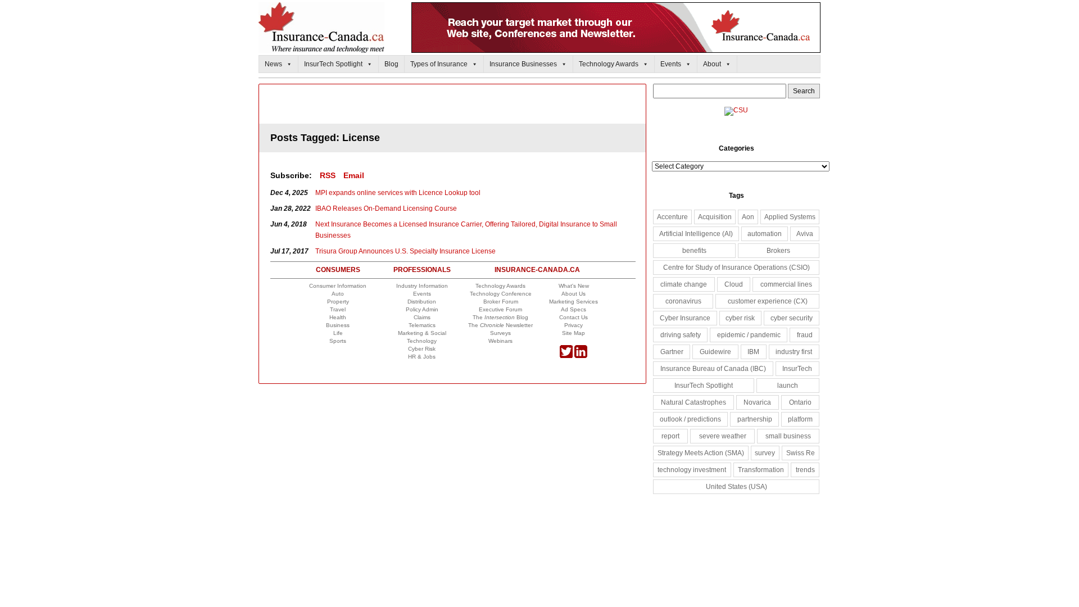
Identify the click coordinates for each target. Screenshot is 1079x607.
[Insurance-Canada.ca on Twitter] (566, 356)
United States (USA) (736, 487)
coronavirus (683, 301)
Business (338, 325)
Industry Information (422, 286)
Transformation (761, 470)
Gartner (671, 352)
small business (788, 436)
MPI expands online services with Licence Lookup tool (397, 193)
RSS (328, 175)
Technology (422, 341)
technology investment (692, 470)
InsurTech (797, 369)
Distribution (421, 301)
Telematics (422, 325)
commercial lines (786, 284)
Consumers (338, 270)
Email (353, 175)
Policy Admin (422, 309)
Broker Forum (500, 301)
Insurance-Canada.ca (537, 270)
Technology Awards (608, 64)
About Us (573, 294)
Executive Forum (500, 309)
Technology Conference (501, 294)
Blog (391, 64)
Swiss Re (800, 453)
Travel (338, 309)
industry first (794, 352)
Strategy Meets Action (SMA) (701, 453)
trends (805, 470)
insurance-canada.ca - (453, 105)
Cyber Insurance (685, 318)
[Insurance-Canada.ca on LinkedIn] (580, 356)
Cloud (733, 284)
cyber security (791, 318)
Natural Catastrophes (693, 402)
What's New (574, 286)
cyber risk (740, 318)
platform (800, 419)
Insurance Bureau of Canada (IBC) (713, 369)
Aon (748, 217)
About (712, 64)
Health (337, 317)
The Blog (500, 317)
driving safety (680, 335)
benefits (694, 251)
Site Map (573, 333)
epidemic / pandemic (749, 335)
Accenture (672, 217)
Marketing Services (573, 301)
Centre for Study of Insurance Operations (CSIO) (736, 267)
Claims (422, 317)
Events (670, 64)
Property (338, 301)
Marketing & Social (422, 333)
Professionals (422, 270)
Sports (337, 341)
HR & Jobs (422, 357)
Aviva (804, 234)
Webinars (500, 341)
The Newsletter (500, 325)
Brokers (778, 251)
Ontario (800, 402)
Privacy (573, 325)
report (670, 436)
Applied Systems (789, 217)
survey (765, 453)
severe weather (722, 436)
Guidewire (715, 352)
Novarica (757, 402)
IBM (753, 352)
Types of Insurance (439, 64)
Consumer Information (337, 286)
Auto (338, 294)
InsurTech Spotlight (333, 64)
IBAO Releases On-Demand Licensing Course (386, 208)
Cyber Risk (422, 349)
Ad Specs (573, 309)
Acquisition (715, 217)
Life (338, 333)
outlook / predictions (690, 419)
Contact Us (573, 317)
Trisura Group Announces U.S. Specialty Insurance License (405, 251)
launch (787, 385)
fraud (805, 335)
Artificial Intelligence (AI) (696, 234)
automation (764, 234)
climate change (683, 284)
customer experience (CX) (768, 301)
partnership (754, 419)
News (273, 64)
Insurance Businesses (523, 64)
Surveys (500, 333)
